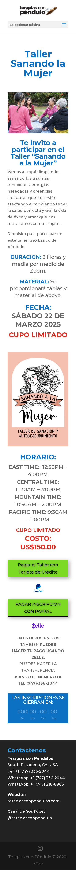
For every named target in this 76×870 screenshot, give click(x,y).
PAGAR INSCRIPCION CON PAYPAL (38, 608)
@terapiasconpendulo (30, 818)
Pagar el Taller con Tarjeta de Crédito (38, 568)
